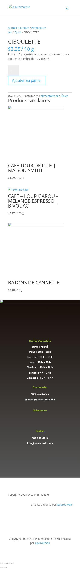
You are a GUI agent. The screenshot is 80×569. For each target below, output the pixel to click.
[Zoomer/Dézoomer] (1, 563)
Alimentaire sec (50, 96)
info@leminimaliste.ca (40, 443)
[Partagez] (8, 563)
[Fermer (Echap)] (12, 563)
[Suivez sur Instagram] (36, 418)
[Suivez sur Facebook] (44, 418)
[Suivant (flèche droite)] (5, 567)
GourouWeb (64, 504)
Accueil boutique (18, 27)
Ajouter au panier (27, 80)
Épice (18, 32)
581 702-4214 (40, 438)
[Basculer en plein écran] (5, 563)
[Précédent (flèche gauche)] (1, 567)
